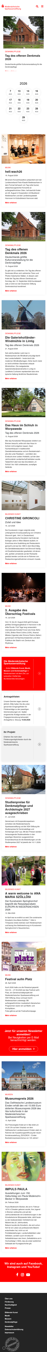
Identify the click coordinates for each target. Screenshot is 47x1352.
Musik (7, 1315)
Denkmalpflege (11, 1322)
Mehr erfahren (11, 202)
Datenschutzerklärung (14, 1329)
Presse (8, 1308)
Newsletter (9, 1326)
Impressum (9, 1332)
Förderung (9, 1301)
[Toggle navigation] (42, 6)
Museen (8, 1318)
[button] (4, 1348)
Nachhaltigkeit (11, 1305)
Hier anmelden (22, 1049)
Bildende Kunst (11, 1312)
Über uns (8, 1298)
